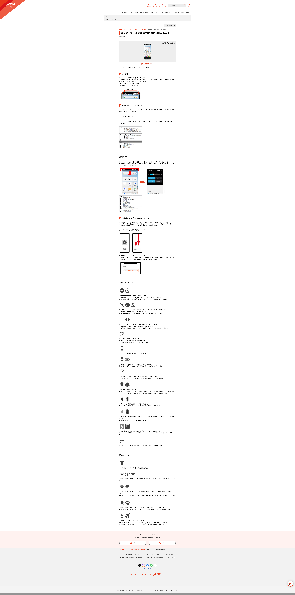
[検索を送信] (184, 5)
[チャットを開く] (290, 584)
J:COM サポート (123, 29)
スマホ (131, 29)
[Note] (155, 565)
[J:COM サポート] (10, 5)
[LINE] (151, 565)
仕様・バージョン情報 (140, 29)
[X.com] (139, 565)
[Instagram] (143, 565)
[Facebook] (147, 565)
